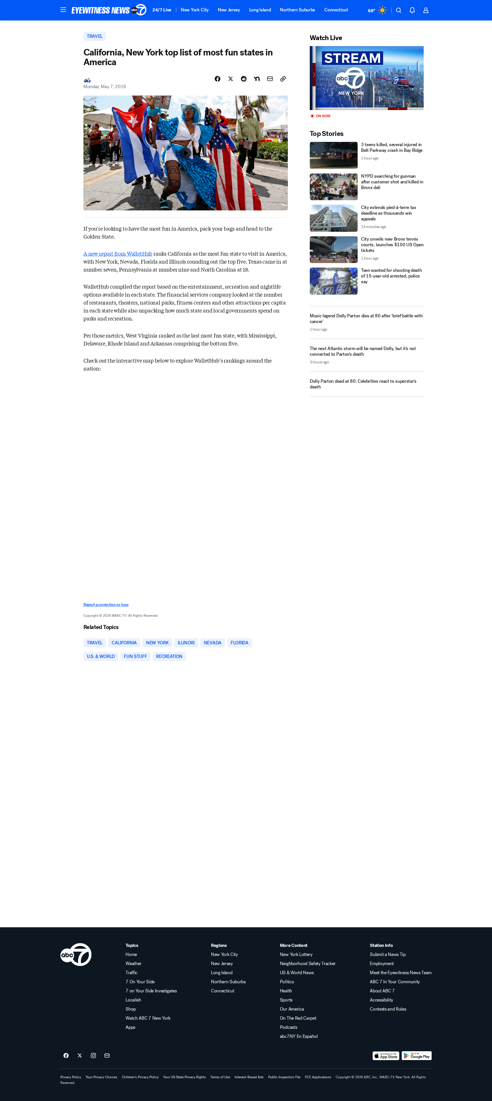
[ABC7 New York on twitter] (79, 1055)
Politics (287, 982)
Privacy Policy (70, 1077)
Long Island (260, 10)
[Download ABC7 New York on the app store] (386, 1055)
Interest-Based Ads (249, 1077)
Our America (292, 1009)
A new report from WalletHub (117, 253)
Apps (130, 1027)
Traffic (132, 972)
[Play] (367, 78)
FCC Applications (318, 1077)
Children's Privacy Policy (140, 1077)
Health (286, 991)
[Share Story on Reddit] (244, 79)
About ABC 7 (382, 991)
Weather (134, 963)
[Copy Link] (283, 79)
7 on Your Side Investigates (151, 991)
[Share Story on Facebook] (217, 79)
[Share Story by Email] (270, 79)
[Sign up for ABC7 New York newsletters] (107, 1055)
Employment (382, 963)
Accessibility (381, 1000)
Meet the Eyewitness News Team (401, 972)
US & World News (297, 972)
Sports (286, 1000)
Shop (131, 1009)
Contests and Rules (388, 1009)
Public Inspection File (284, 1077)
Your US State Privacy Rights (184, 1077)
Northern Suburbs (297, 10)
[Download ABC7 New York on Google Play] (417, 1055)
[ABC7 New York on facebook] (66, 1055)
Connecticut (336, 10)
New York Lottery (296, 954)
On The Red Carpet (298, 1018)
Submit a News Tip (388, 954)
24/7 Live (161, 10)
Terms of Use (220, 1077)
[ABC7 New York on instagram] (93, 1055)
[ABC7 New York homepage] (109, 10)
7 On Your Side (140, 982)
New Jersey (229, 10)
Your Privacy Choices (101, 1077)
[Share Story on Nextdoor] (257, 79)
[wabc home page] (75, 954)
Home (131, 954)
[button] (63, 9)
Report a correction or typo (105, 604)
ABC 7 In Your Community (395, 982)
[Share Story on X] (230, 79)
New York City (195, 10)
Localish (133, 1000)
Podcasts (288, 1027)
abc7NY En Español (299, 1036)
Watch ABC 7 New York (148, 1018)
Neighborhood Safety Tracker (308, 963)
